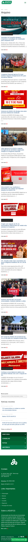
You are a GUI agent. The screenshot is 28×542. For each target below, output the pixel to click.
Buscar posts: (4, 393)
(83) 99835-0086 (11, 481)
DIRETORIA (14, 434)
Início (2, 9)
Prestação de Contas (7, 505)
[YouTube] (22, 536)
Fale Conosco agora (18, 539)
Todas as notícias (5, 429)
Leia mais (3, 49)
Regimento (4, 503)
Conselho (4, 500)
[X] (19, 536)
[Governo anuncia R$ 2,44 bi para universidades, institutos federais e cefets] (14, 287)
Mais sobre (4, 528)
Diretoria (4, 496)
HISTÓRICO (14, 447)
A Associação (5, 493)
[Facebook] (20, 536)
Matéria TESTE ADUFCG (9, 416)
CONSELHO (14, 438)
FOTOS (14, 443)
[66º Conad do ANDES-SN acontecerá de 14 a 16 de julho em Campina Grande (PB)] (14, 324)
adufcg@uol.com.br (9, 484)
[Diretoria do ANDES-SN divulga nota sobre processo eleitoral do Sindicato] (14, 99)
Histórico (4, 498)
